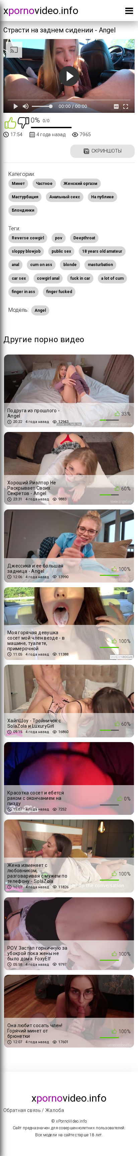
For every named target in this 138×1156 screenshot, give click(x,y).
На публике (102, 197)
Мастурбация (25, 197)
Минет (18, 183)
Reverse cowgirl (28, 238)
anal (15, 264)
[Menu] (129, 12)
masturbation (100, 264)
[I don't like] (23, 122)
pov (58, 238)
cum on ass (41, 264)
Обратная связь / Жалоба (33, 1110)
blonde (70, 264)
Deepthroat (84, 238)
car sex (19, 278)
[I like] (10, 122)
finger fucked (59, 291)
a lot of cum (112, 278)
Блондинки (23, 210)
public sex (61, 251)
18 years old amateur (102, 251)
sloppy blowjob (26, 251)
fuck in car (80, 278)
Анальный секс (64, 197)
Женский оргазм (80, 183)
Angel (40, 310)
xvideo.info (40, 10)
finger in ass (23, 291)
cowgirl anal (48, 278)
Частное (44, 183)
